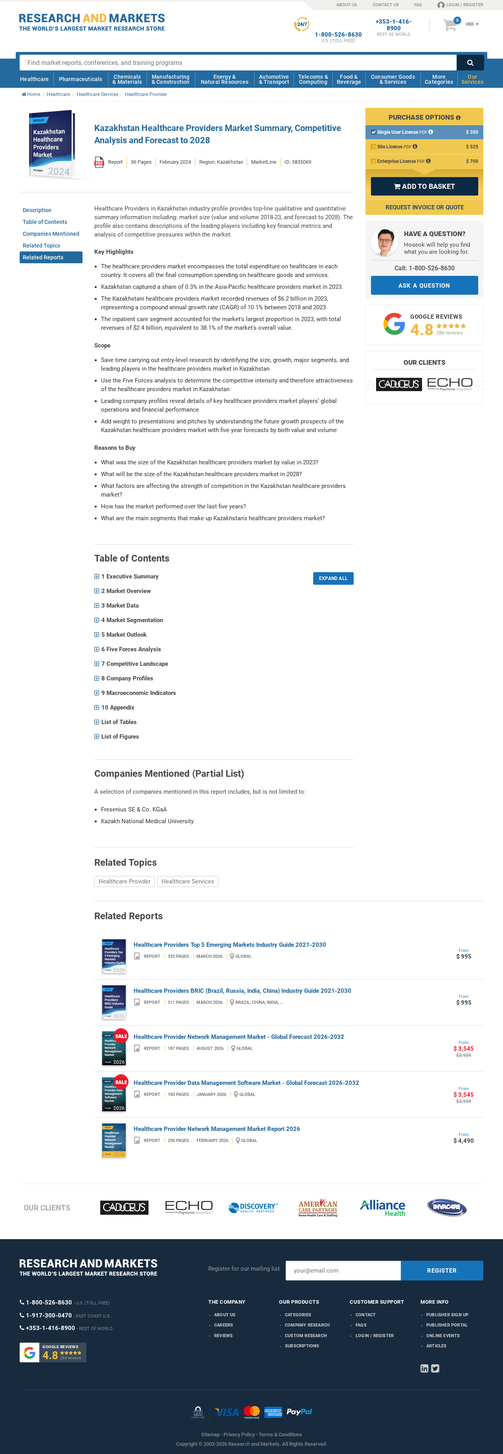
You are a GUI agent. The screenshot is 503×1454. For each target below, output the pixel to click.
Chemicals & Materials (127, 79)
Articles (436, 1346)
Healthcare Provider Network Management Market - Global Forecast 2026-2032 (239, 1036)
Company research (307, 1325)
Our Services (472, 79)
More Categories (439, 79)
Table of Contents (45, 222)
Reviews (223, 1335)
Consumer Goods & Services (393, 79)
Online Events (443, 1335)
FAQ (418, 4)
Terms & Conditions (280, 1434)
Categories (298, 1314)
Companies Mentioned (51, 234)
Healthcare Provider (125, 881)
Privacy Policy (239, 1434)
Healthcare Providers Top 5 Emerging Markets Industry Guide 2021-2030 (230, 944)
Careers (223, 1325)
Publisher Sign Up (447, 1314)
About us (225, 1314)
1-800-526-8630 (338, 34)
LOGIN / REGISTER (464, 4)
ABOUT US (346, 4)
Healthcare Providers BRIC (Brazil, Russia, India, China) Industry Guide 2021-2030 (242, 990)
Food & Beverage (349, 79)
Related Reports (43, 257)
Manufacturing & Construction (171, 79)
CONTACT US (386, 4)
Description (37, 210)
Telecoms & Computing (313, 79)
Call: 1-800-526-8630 (425, 268)
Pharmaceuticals (81, 79)
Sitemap (210, 1434)
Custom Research (306, 1335)
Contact (366, 1314)
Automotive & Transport (274, 79)
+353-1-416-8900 (394, 25)
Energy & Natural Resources (224, 79)
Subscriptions (302, 1346)
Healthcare (34, 79)
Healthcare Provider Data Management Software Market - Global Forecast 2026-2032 (246, 1082)
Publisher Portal (447, 1325)
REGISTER (442, 1270)
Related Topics (41, 245)
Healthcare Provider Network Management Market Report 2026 (217, 1129)
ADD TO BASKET (424, 186)
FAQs (361, 1325)
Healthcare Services (188, 881)
